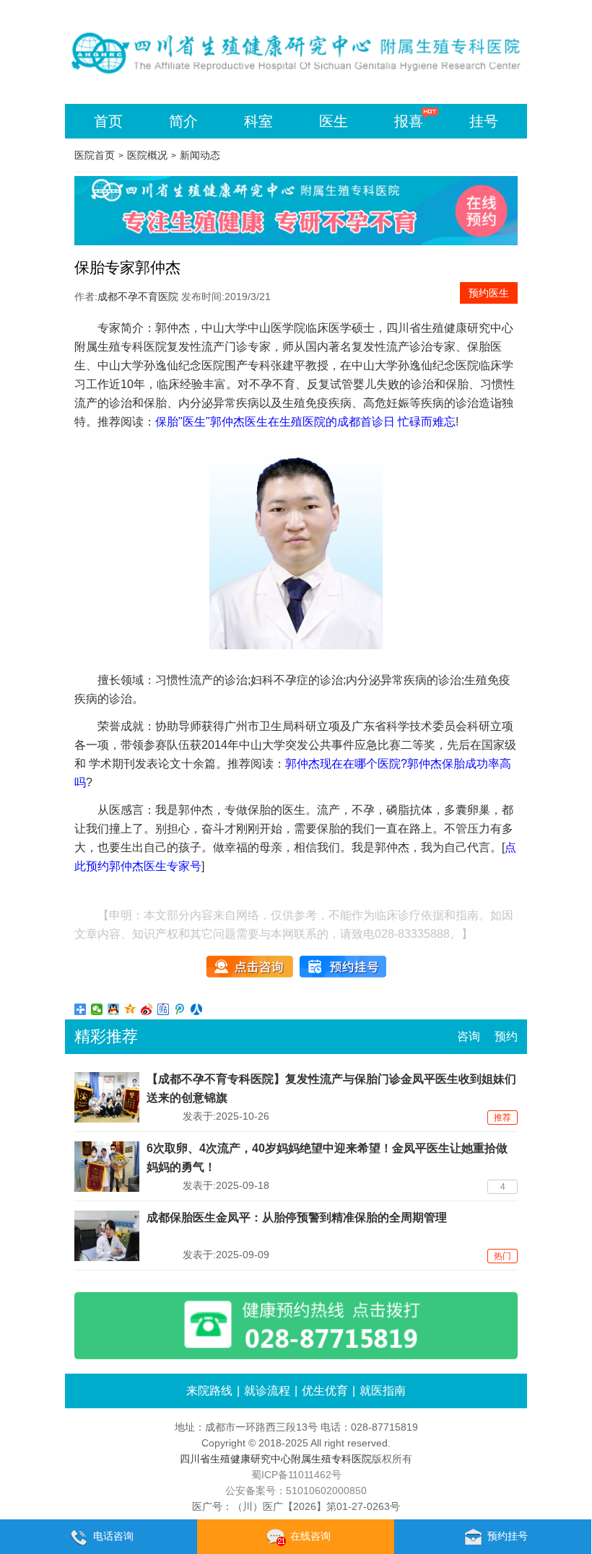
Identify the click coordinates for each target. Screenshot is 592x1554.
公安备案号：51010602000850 (296, 1490)
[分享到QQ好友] (114, 1009)
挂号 (483, 121)
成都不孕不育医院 (137, 296)
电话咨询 (113, 1536)
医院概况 (147, 155)
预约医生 (489, 293)
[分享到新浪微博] (147, 1009)
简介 (183, 121)
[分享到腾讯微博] (180, 1009)
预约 (506, 1036)
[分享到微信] (97, 1009)
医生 (333, 121)
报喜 (408, 121)
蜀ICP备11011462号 (296, 1474)
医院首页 (94, 155)
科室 (258, 121)
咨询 (468, 1036)
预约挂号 (507, 1536)
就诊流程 (267, 1390)
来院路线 (209, 1390)
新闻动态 (200, 155)
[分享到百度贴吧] (163, 1009)
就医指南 (383, 1390)
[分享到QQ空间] (130, 1009)
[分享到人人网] (197, 1009)
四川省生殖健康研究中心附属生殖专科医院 (276, 1459)
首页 (108, 121)
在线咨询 (310, 1536)
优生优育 (325, 1390)
